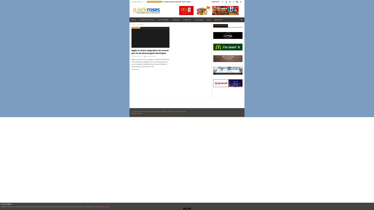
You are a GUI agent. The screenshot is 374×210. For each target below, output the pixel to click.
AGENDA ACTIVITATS (147, 20)
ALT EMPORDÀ (163, 20)
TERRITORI (187, 20)
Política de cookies (174, 111)
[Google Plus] (233, 2)
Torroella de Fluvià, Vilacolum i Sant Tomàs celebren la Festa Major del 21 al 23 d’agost (177, 2)
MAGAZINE (218, 20)
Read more (135, 69)
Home (133, 24)
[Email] (237, 2)
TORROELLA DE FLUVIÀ (154, 2)
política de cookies (105, 206)
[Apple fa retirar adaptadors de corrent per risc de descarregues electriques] (150, 37)
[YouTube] (226, 2)
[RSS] (241, 2)
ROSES (133, 20)
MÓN (209, 20)
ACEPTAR (187, 208)
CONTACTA (216, 2)
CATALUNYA (199, 20)
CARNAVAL (176, 20)
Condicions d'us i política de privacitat (154, 111)
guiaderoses (148, 56)
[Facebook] (222, 2)
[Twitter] (230, 2)
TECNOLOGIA (136, 27)
